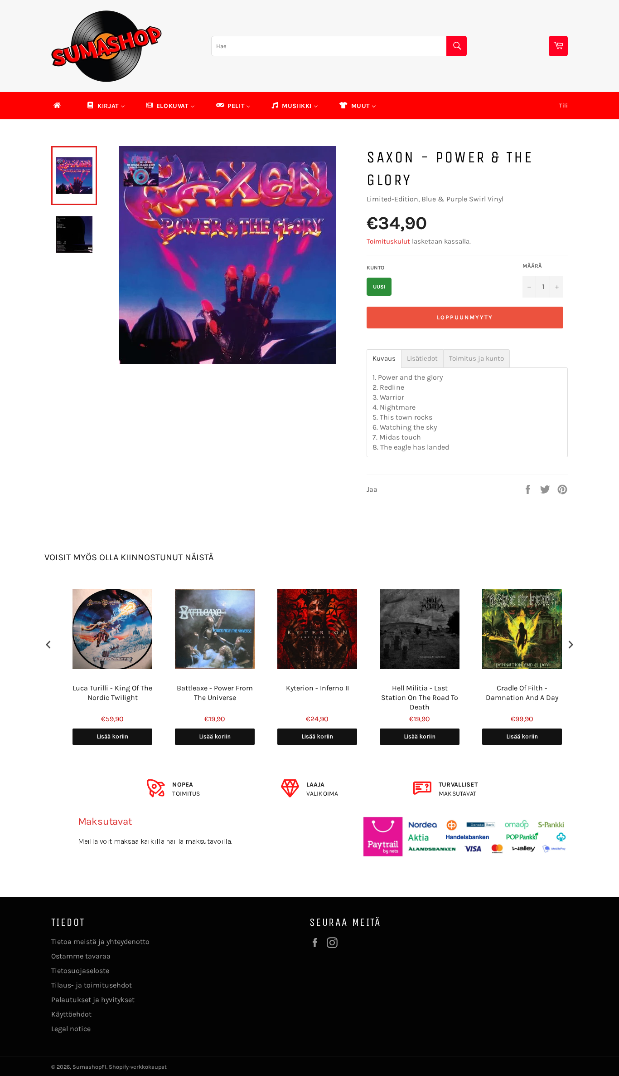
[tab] (384, 358)
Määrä (532, 266)
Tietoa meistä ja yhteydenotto (100, 941)
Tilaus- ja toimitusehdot (91, 985)
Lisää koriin (105, 736)
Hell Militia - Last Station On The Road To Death (411, 697)
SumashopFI (89, 1066)
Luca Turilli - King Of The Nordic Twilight (105, 693)
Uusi (379, 287)
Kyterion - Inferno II (309, 688)
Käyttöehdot (71, 1014)
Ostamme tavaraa (81, 956)
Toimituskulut (388, 241)
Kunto (375, 267)
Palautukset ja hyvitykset (93, 999)
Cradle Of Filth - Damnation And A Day (514, 693)
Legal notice (71, 1028)
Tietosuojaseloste (80, 970)
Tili (563, 105)
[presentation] (48, 644)
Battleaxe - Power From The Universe (207, 693)
